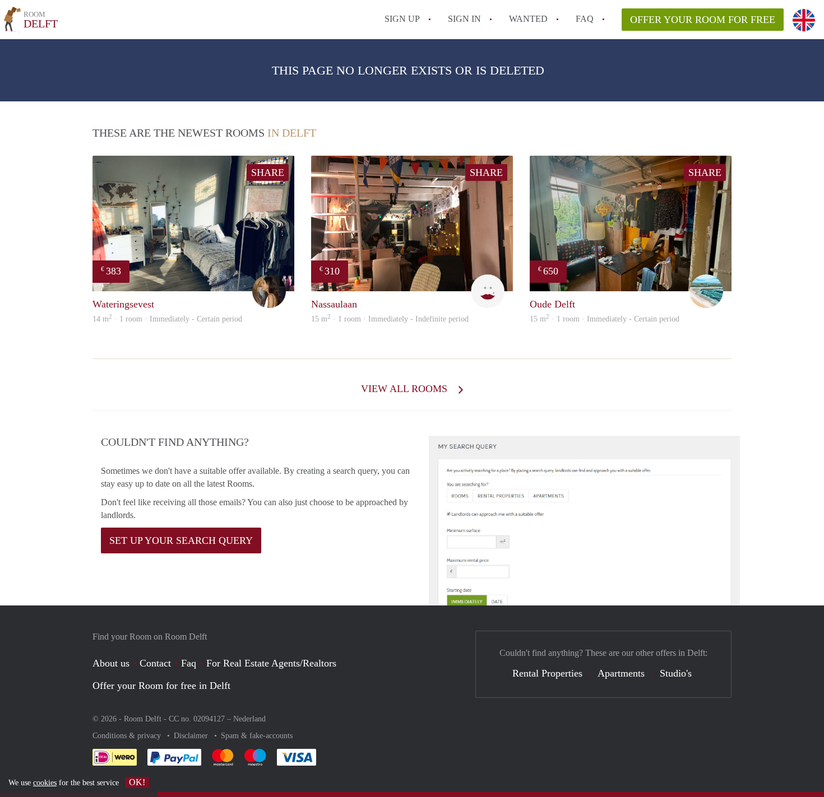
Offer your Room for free (702, 19)
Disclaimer (192, 735)
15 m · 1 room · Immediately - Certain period (604, 319)
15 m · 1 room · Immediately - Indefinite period (390, 319)
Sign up (402, 19)
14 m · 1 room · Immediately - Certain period (167, 319)
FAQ (585, 19)
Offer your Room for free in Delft (161, 685)
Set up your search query (181, 540)
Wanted (528, 19)
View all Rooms (405, 388)
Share (267, 172)
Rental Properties (547, 673)
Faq (188, 663)
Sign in (464, 19)
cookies (45, 783)
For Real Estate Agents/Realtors (271, 663)
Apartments (621, 673)
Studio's (676, 673)
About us (110, 663)
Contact (155, 663)
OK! (137, 782)
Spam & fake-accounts (257, 735)
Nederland (249, 719)
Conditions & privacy (127, 735)
